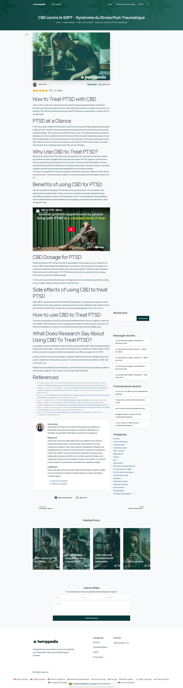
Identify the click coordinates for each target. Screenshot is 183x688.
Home (58, 22)
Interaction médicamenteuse (124, 466)
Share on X (83, 498)
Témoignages (118, 490)
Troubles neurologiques (122, 493)
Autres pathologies (120, 441)
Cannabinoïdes (119, 445)
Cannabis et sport (120, 448)
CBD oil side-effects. (96, 308)
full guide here (41, 363)
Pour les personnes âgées (123, 472)
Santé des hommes (120, 484)
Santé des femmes (120, 481)
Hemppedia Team (121, 414)
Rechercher (120, 313)
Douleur (116, 457)
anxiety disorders (68, 162)
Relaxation (117, 478)
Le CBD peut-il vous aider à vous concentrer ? (75, 558)
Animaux (116, 438)
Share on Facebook (65, 498)
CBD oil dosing (72, 283)
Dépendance (118, 454)
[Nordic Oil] (121, 642)
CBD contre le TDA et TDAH (46, 560)
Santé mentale (69, 22)
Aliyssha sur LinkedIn (59, 481)
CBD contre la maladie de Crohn (133, 408)
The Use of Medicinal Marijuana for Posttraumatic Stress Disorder (69, 412)
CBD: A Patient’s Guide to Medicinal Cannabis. (74, 400)
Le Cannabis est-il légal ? (122, 469)
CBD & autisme (134, 561)
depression (68, 193)
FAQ (114, 460)
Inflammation (118, 463)
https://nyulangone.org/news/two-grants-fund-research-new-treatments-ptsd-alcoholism (74, 385)
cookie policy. (106, 684)
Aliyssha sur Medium (59, 484)
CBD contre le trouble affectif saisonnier (104, 558)
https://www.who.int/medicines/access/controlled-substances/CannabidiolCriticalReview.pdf (75, 405)
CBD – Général (118, 451)
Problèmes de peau (120, 475)
